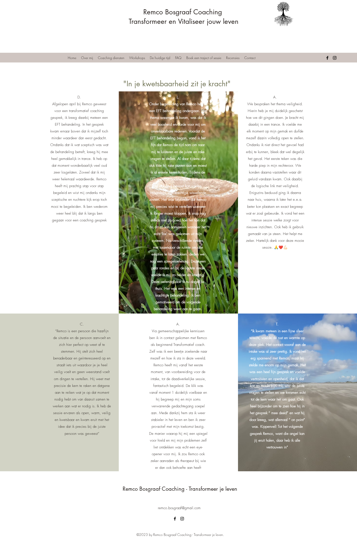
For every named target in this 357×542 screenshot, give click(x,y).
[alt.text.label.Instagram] (334, 57)
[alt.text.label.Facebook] (327, 57)
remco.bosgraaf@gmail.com (179, 508)
